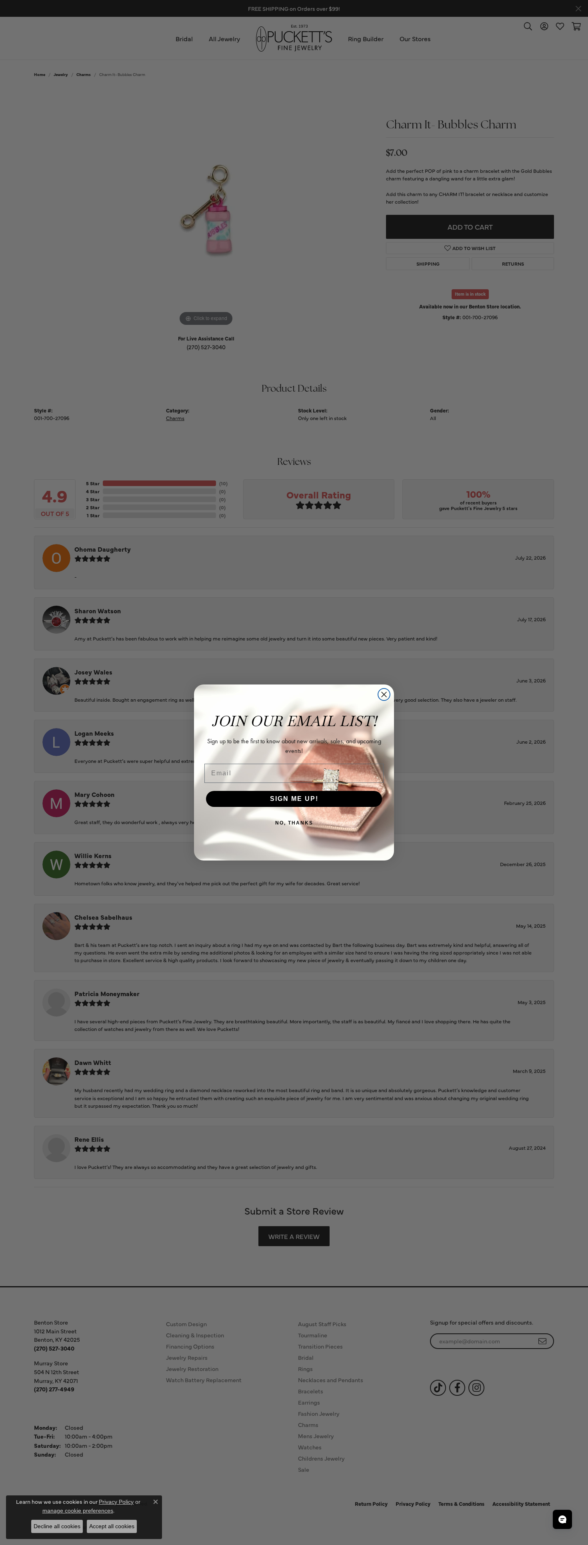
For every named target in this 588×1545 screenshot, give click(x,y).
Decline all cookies (57, 1526)
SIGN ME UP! (294, 798)
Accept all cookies (111, 1526)
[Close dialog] (384, 694)
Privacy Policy (116, 1502)
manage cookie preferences (77, 1510)
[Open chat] (562, 1519)
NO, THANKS (294, 823)
